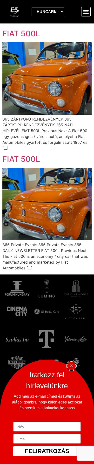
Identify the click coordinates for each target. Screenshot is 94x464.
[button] (86, 12)
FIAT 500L (21, 33)
